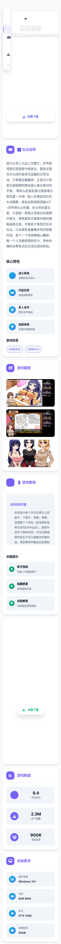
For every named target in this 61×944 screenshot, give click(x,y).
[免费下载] (7, 54)
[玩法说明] (7, 37)
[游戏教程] (7, 46)
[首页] (7, 29)
